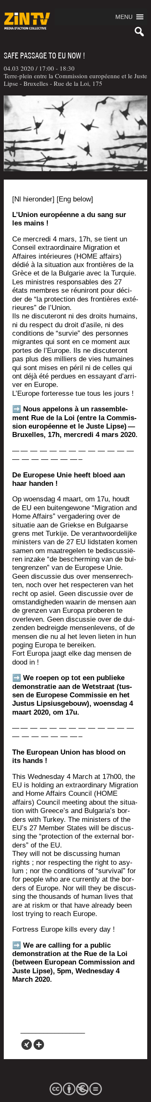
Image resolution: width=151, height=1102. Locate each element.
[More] (39, 1044)
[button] (124, 16)
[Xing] (26, 1044)
